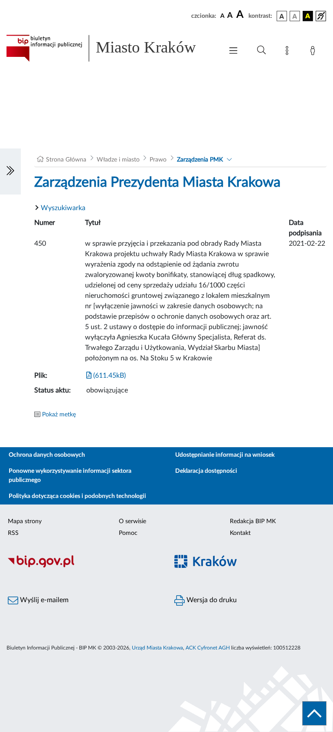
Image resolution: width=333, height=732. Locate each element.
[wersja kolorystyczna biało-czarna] (294, 16)
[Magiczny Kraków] (249, 566)
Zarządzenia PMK (200, 160)
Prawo (158, 160)
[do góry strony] (314, 713)
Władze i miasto (118, 160)
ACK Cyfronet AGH (208, 647)
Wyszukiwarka (63, 207)
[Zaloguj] (314, 52)
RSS (13, 533)
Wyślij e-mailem (43, 600)
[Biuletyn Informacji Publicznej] (83, 566)
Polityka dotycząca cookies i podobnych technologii (77, 496)
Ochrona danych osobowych (47, 455)
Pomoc (128, 533)
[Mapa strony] (288, 52)
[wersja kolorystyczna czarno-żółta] (307, 16)
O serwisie (132, 521)
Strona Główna (66, 160)
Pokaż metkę (59, 415)
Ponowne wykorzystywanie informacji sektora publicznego (70, 475)
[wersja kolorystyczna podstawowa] (281, 16)
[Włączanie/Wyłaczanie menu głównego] (233, 51)
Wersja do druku (211, 600)
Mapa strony (25, 521)
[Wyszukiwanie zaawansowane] (261, 50)
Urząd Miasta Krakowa (157, 647)
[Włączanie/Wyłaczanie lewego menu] (10, 171)
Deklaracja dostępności (206, 471)
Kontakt (240, 533)
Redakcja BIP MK (253, 521)
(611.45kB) (108, 375)
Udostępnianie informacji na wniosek (224, 455)
